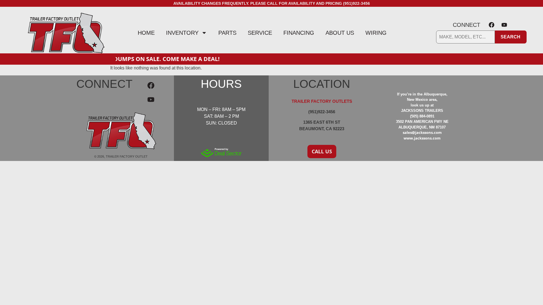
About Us (340, 33)
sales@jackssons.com (422, 132)
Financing (298, 33)
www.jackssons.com (422, 138)
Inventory (182, 33)
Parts (227, 33)
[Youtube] (504, 24)
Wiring (376, 33)
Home (146, 33)
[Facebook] (491, 24)
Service (260, 33)
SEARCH (510, 36)
